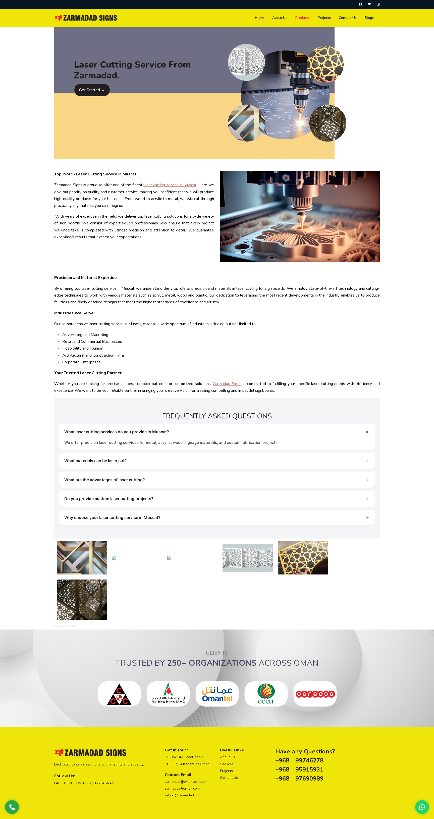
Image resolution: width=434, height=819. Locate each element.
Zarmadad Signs (227, 384)
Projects (226, 770)
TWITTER (83, 783)
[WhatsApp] (422, 807)
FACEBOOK (63, 783)
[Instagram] (378, 4)
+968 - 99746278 (299, 760)
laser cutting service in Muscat (169, 185)
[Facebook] (360, 4)
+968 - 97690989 (299, 779)
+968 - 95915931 (299, 769)
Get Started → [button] (92, 90)
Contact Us (229, 777)
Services (227, 764)
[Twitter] (369, 4)
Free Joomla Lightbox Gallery (66, 626)
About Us (227, 757)
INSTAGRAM (104, 783)
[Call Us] (12, 807)
